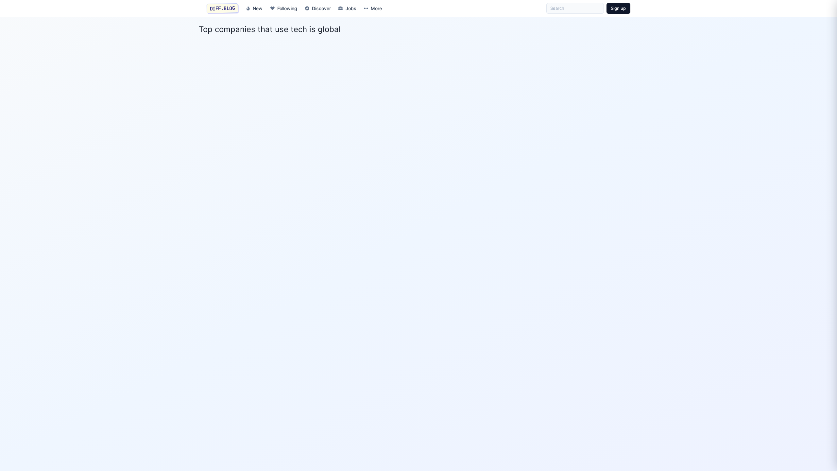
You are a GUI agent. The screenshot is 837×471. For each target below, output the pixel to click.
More (376, 8)
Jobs (351, 8)
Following (287, 8)
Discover (321, 8)
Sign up (618, 8)
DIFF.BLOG (222, 8)
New (258, 8)
